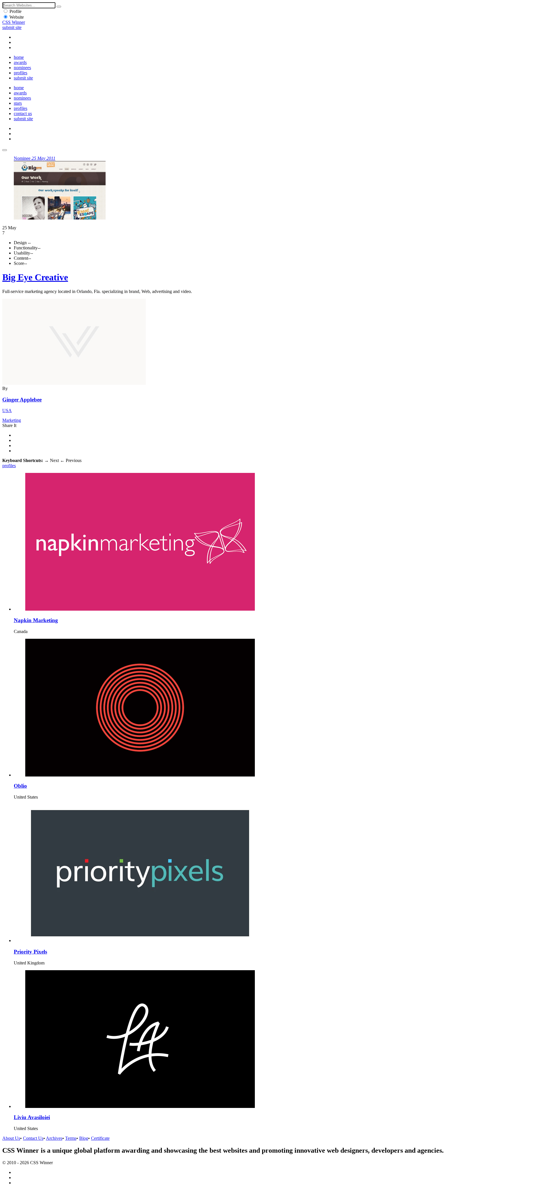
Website (16, 17)
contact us (23, 113)
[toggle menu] (4, 150)
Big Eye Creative (35, 277)
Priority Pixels (30, 952)
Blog (83, 1138)
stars (18, 103)
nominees (22, 67)
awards (20, 62)
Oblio (20, 786)
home (19, 57)
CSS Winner (13, 22)
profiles (20, 72)
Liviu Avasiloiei (32, 1117)
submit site (12, 27)
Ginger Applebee (22, 400)
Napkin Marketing (36, 620)
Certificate (100, 1138)
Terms (70, 1138)
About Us (11, 1138)
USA (7, 410)
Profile (15, 11)
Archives (54, 1138)
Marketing (11, 420)
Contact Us (33, 1138)
